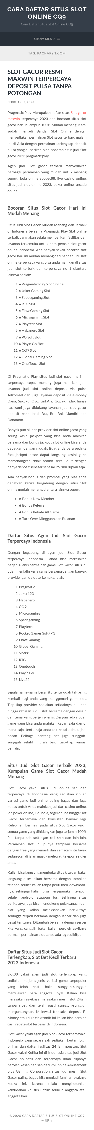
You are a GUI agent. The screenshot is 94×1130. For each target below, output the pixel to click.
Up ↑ (49, 1120)
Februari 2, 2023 (21, 102)
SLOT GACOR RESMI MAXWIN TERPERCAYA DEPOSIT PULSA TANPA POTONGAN (40, 82)
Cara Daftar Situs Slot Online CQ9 (47, 13)
